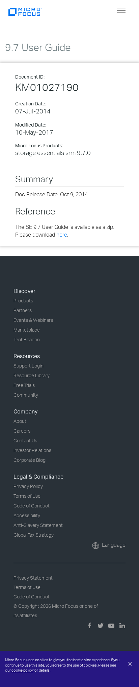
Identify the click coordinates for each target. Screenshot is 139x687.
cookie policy (22, 670)
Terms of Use (26, 496)
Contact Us (25, 440)
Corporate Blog (29, 460)
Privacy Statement (33, 578)
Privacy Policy (28, 486)
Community (25, 395)
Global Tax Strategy (33, 535)
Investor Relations (32, 450)
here (61, 234)
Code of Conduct (31, 505)
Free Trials (24, 385)
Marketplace (26, 330)
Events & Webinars (33, 320)
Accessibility (26, 515)
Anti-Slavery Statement (38, 525)
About (19, 421)
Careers (21, 431)
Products (23, 300)
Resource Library (31, 375)
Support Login (28, 366)
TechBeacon (26, 339)
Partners (22, 310)
